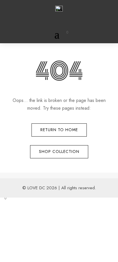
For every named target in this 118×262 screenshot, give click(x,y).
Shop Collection (59, 151)
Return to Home (59, 130)
